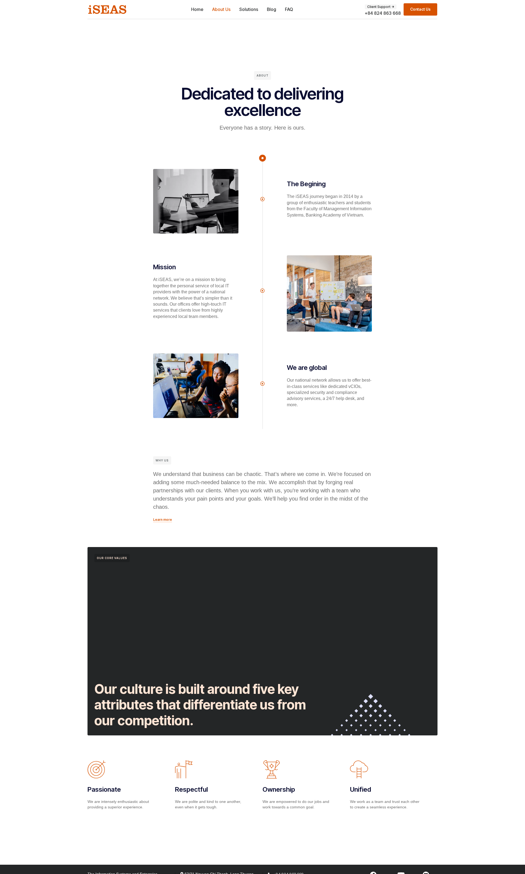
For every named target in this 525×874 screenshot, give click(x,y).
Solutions (248, 9)
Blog (271, 9)
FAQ (289, 9)
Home (197, 9)
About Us (221, 9)
